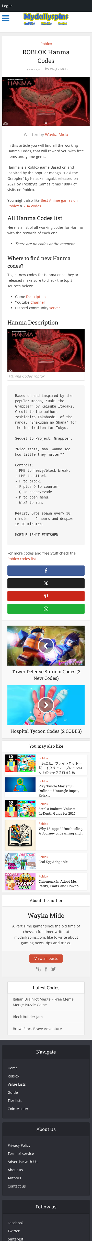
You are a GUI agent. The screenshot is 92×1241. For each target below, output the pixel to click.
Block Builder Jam (28, 1016)
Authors (14, 1178)
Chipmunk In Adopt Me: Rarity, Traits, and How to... (60, 883)
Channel (37, 302)
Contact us (17, 1186)
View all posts (46, 958)
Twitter (14, 1231)
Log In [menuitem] (7, 6)
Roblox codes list (21, 558)
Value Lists (17, 1084)
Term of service (21, 1153)
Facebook (16, 1222)
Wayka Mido (58, 69)
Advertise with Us (23, 1161)
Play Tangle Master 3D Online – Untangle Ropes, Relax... (59, 791)
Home (13, 1067)
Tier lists (15, 1100)
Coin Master (18, 1108)
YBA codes (32, 206)
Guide (13, 1092)
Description (36, 296)
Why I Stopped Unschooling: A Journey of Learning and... (61, 830)
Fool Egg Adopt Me (53, 861)
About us (15, 1169)
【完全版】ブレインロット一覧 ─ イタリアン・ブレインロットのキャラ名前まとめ (60, 768)
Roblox (46, 43)
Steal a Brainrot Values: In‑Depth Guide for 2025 (57, 811)
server (54, 307)
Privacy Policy (19, 1145)
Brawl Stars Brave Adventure (37, 1028)
